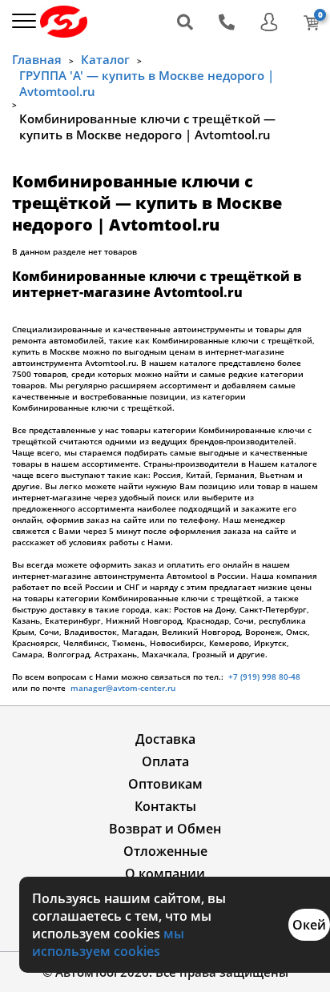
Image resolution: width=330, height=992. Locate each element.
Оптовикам (165, 784)
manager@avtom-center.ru (121, 687)
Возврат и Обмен (165, 828)
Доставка (165, 739)
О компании (165, 873)
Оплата (165, 761)
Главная (37, 59)
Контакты (165, 806)
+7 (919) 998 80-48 (264, 676)
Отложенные (165, 851)
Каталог (105, 59)
